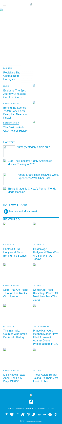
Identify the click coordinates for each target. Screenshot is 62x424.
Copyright (31, 408)
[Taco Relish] (39, 415)
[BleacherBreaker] (22, 415)
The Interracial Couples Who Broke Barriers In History (15, 334)
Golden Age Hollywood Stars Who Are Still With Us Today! (46, 254)
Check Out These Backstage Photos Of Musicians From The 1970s (45, 294)
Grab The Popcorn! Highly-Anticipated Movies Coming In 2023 (30, 162)
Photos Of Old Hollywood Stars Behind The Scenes (15, 252)
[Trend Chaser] (33, 415)
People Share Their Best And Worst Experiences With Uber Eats (38, 176)
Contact (20, 408)
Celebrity (8, 245)
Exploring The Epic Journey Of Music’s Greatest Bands (14, 94)
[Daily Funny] (50, 415)
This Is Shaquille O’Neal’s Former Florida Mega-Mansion (32, 190)
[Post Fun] (17, 415)
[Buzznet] (6, 415)
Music (6, 86)
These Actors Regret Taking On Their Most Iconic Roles (45, 378)
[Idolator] (11, 415)
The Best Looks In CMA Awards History (15, 129)
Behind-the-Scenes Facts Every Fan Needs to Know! (15, 112)
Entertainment (11, 103)
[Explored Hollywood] (55, 415)
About (11, 408)
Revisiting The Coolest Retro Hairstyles (11, 76)
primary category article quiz (33, 147)
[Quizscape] (44, 415)
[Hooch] (28, 415)
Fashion (7, 68)
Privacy (42, 408)
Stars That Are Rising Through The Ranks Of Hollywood (15, 293)
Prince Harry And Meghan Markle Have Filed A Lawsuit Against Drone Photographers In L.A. (46, 337)
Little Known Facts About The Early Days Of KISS (14, 378)
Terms (51, 408)
